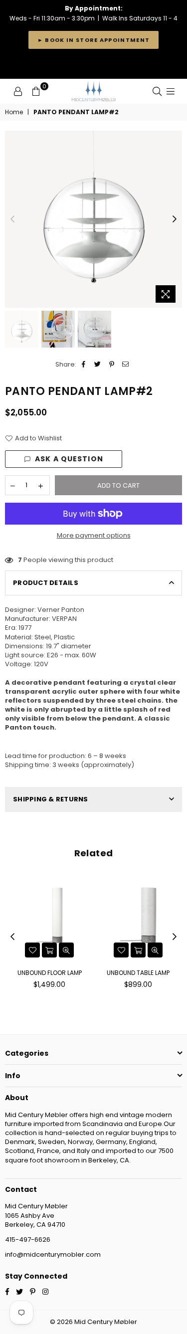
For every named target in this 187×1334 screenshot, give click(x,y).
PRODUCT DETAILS (45, 582)
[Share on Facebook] (84, 364)
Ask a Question (69, 459)
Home (14, 112)
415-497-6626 (27, 1239)
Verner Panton (60, 609)
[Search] (157, 91)
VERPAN (64, 618)
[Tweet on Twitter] (98, 364)
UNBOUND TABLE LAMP (138, 972)
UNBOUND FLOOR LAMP (49, 972)
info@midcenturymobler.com (53, 1254)
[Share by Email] (126, 364)
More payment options (94, 535)
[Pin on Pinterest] (112, 364)
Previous (12, 219)
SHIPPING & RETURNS (50, 799)
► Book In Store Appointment (93, 40)
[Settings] (18, 91)
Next (174, 219)
